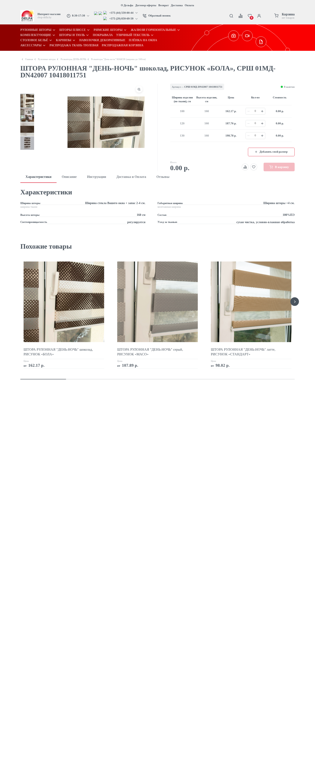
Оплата (189, 5)
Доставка (177, 5)
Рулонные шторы (35, 29)
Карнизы (63, 40)
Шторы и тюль (72, 34)
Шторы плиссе (72, 29)
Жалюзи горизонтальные (153, 29)
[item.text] (96, 13)
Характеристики (38, 177)
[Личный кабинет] (259, 16)
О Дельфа (127, 5)
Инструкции (96, 177)
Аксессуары (31, 45)
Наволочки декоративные (102, 40)
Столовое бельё (34, 40)
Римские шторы (108, 29)
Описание (69, 177)
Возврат (163, 5)
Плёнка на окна (143, 40)
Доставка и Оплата (131, 177)
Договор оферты (145, 5)
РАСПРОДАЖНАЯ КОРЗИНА (122, 45)
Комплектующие (35, 34)
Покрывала (103, 34)
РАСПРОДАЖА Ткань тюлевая (74, 45)
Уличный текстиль (133, 34)
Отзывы (163, 177)
